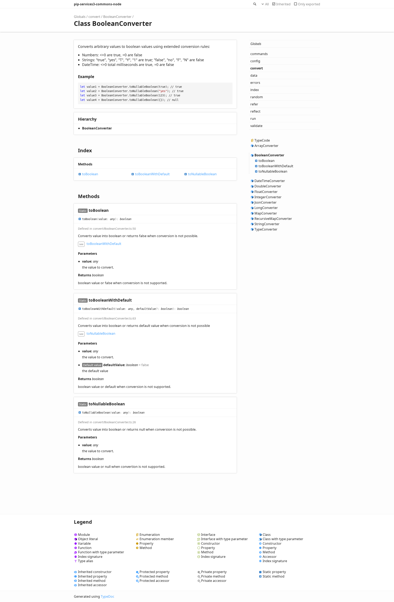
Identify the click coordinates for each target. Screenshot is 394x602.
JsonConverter (265, 202)
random (256, 97)
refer (254, 104)
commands (259, 54)
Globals (80, 16)
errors (255, 82)
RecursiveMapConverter (273, 218)
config (255, 61)
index (254, 90)
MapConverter (265, 213)
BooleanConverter (117, 16)
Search (254, 4)
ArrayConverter (266, 145)
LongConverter (266, 207)
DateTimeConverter (269, 181)
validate (256, 125)
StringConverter (266, 224)
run (253, 118)
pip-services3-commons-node (97, 4)
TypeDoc (107, 596)
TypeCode (262, 140)
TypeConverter (265, 229)
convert (94, 16)
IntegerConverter (268, 197)
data (253, 75)
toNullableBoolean (202, 174)
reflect (255, 111)
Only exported (309, 4)
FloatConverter (266, 191)
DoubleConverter (267, 186)
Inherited (283, 4)
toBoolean (90, 174)
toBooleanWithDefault (152, 174)
